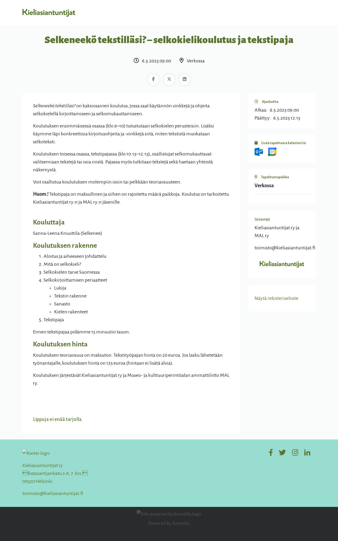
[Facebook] (153, 79)
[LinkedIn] (184, 79)
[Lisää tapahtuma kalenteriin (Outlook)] (259, 151)
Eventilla (181, 523)
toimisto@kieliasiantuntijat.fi (52, 493)
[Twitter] (169, 79)
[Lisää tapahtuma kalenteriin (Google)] (272, 151)
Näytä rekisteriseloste (276, 298)
